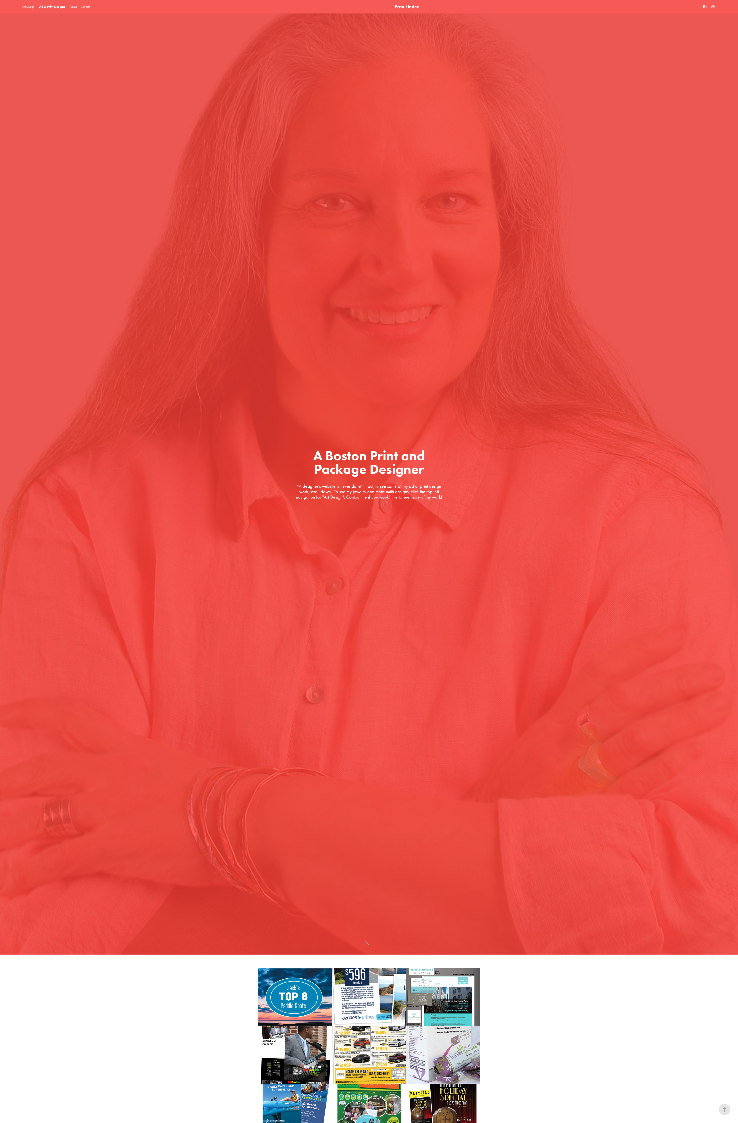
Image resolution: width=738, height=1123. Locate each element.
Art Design (28, 6)
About (73, 6)
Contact (85, 6)
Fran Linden (407, 6)
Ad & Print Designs (52, 6)
